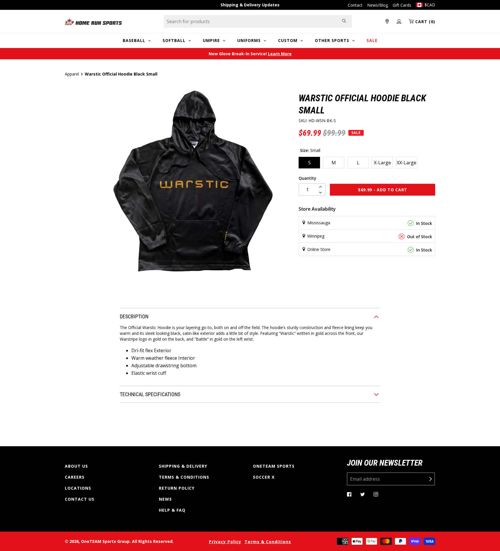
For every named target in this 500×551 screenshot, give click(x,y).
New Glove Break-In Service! (250, 53)
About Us (76, 466)
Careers (74, 477)
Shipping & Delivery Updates (250, 5)
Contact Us (79, 499)
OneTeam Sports (274, 466)
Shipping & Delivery (183, 466)
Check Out (333, 279)
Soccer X (264, 477)
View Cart (282, 279)
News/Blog (377, 5)
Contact (355, 5)
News (165, 499)
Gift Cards (402, 5)
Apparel (72, 74)
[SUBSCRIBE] (426, 479)
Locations (78, 488)
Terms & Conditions (184, 477)
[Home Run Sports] (93, 21)
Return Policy (176, 488)
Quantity (307, 178)
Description (134, 316)
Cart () (424, 21)
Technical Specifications (150, 394)
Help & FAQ (172, 510)
